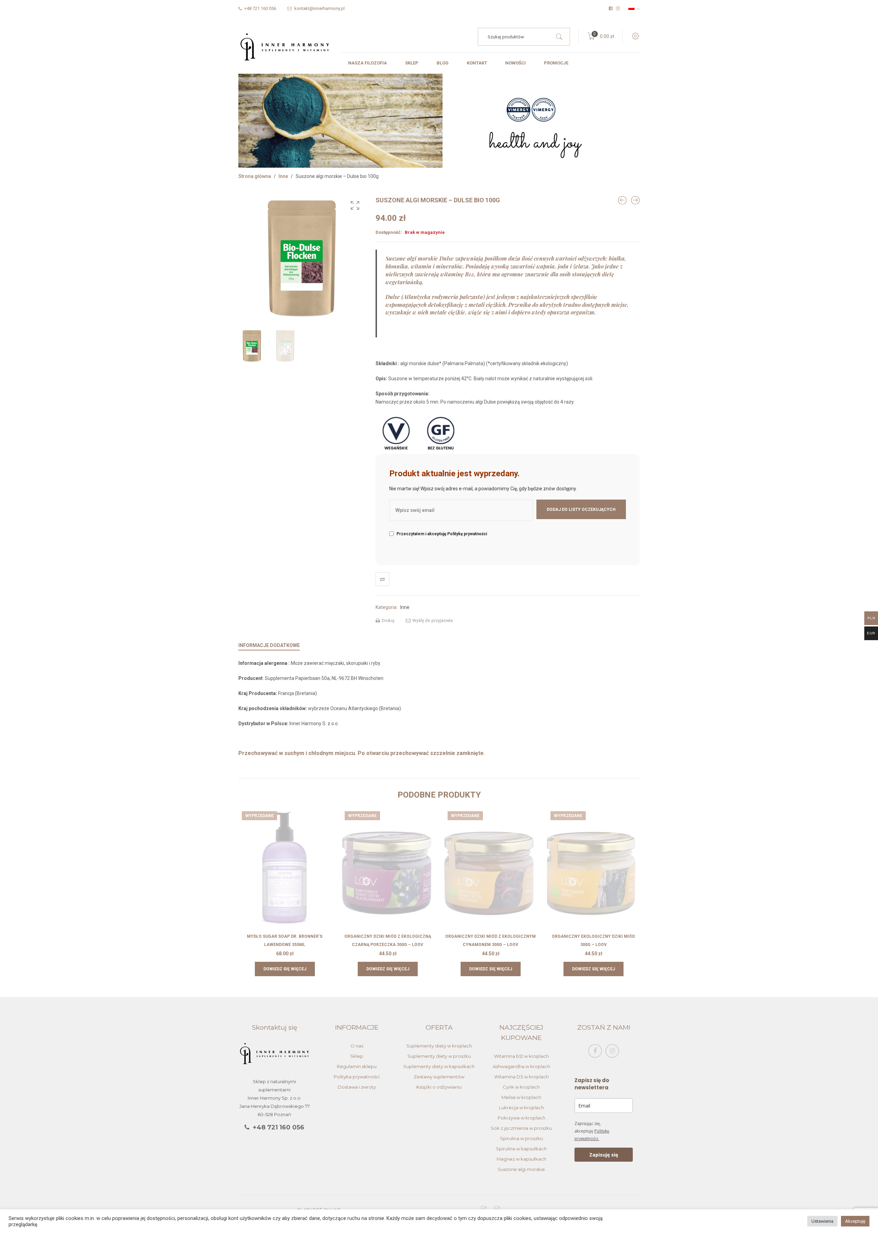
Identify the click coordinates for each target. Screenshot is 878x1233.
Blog (443, 62)
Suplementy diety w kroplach (439, 1046)
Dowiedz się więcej (284, 969)
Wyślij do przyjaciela (432, 620)
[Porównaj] (382, 579)
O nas (357, 1046)
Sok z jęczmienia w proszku (521, 1128)
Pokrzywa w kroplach (521, 1118)
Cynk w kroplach (521, 1087)
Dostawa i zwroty (357, 1087)
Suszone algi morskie (521, 1169)
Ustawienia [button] (822, 1221)
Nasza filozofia (367, 62)
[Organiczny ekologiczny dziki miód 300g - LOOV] (635, 200)
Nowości (515, 62)
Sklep (411, 62)
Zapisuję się (603, 1154)
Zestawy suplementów (439, 1076)
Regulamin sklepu (357, 1066)
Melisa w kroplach (521, 1097)
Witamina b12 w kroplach (521, 1056)
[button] (355, 205)
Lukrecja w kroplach (521, 1107)
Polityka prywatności (357, 1076)
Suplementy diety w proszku (439, 1056)
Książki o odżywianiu (439, 1087)
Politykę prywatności (467, 533)
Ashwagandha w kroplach (521, 1066)
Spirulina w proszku (521, 1138)
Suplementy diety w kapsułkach (439, 1066)
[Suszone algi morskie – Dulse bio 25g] (622, 200)
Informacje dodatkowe (269, 645)
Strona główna (254, 176)
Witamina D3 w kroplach (521, 1076)
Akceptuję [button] (855, 1221)
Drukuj (387, 620)
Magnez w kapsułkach (521, 1159)
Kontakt (477, 62)
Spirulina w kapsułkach (521, 1148)
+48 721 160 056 (278, 1127)
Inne (283, 176)
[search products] (559, 37)
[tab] (269, 645)
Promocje (556, 62)
